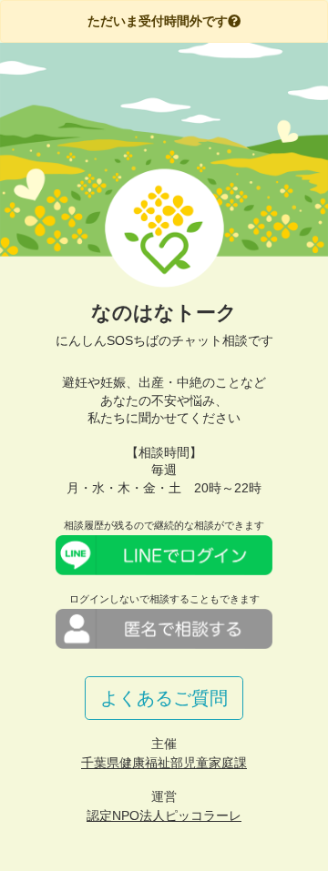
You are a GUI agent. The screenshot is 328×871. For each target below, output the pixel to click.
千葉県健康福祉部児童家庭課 (164, 762)
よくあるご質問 (164, 698)
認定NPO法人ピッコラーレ (164, 815)
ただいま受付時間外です (157, 21)
